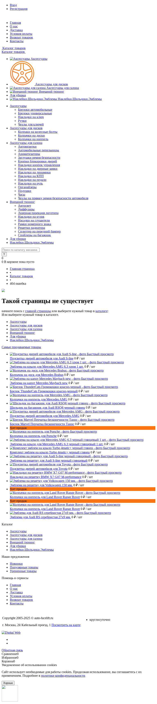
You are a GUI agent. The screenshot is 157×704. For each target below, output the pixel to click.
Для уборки (18, 95)
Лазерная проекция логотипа (38, 213)
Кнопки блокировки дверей (37, 161)
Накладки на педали (32, 179)
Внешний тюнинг (51, 91)
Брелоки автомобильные (35, 109)
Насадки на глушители (34, 220)
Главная (15, 22)
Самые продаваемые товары (21, 347)
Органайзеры (27, 187)
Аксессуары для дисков (51, 84)
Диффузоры (26, 209)
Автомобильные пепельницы (38, 150)
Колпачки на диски (31, 135)
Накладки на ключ (31, 117)
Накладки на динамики (34, 172)
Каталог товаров (14, 48)
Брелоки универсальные (35, 113)
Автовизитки (27, 146)
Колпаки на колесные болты (37, 131)
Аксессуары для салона (62, 88)
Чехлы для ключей (31, 124)
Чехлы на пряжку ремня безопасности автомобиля (53, 198)
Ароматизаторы (29, 154)
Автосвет (24, 205)
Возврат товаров (21, 37)
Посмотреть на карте (66, 625)
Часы (21, 194)
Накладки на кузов (31, 216)
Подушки (24, 191)
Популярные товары (24, 567)
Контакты (17, 41)
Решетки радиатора (31, 227)
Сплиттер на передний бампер (39, 231)
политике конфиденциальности (63, 675)
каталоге (101, 311)
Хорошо (8, 683)
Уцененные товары (23, 571)
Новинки (16, 563)
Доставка (16, 30)
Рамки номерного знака (34, 224)
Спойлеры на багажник (34, 235)
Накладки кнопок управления (39, 165)
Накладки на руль (30, 183)
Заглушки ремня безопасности (39, 157)
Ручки (22, 120)
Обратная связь (12, 650)
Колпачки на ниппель (33, 139)
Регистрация (18, 8)
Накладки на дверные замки (37, 168)
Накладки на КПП (31, 176)
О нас (14, 26)
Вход (13, 5)
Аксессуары (39, 58)
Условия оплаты (21, 33)
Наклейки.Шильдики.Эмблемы (80, 99)
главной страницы (38, 311)
